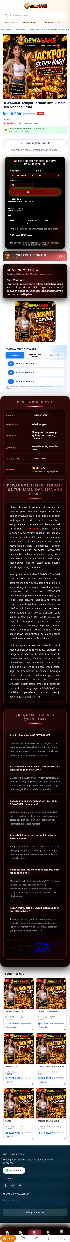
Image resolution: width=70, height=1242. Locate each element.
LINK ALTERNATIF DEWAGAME (46, 948)
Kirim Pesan (16, 1170)
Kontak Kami (9, 1205)
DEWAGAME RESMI (37, 29)
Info (61, 256)
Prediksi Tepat (55, 355)
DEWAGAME (11, 22)
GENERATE (35, 192)
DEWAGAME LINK (51, 22)
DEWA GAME (30, 22)
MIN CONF (15, 181)
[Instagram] (13, 1186)
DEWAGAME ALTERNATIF (58, 29)
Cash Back (15, 355)
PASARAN (15, 171)
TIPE (38, 171)
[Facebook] (5, 1186)
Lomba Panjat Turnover (35, 355)
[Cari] (6, 15)
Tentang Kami (10, 1200)
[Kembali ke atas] (63, 1220)
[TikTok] (20, 1186)
